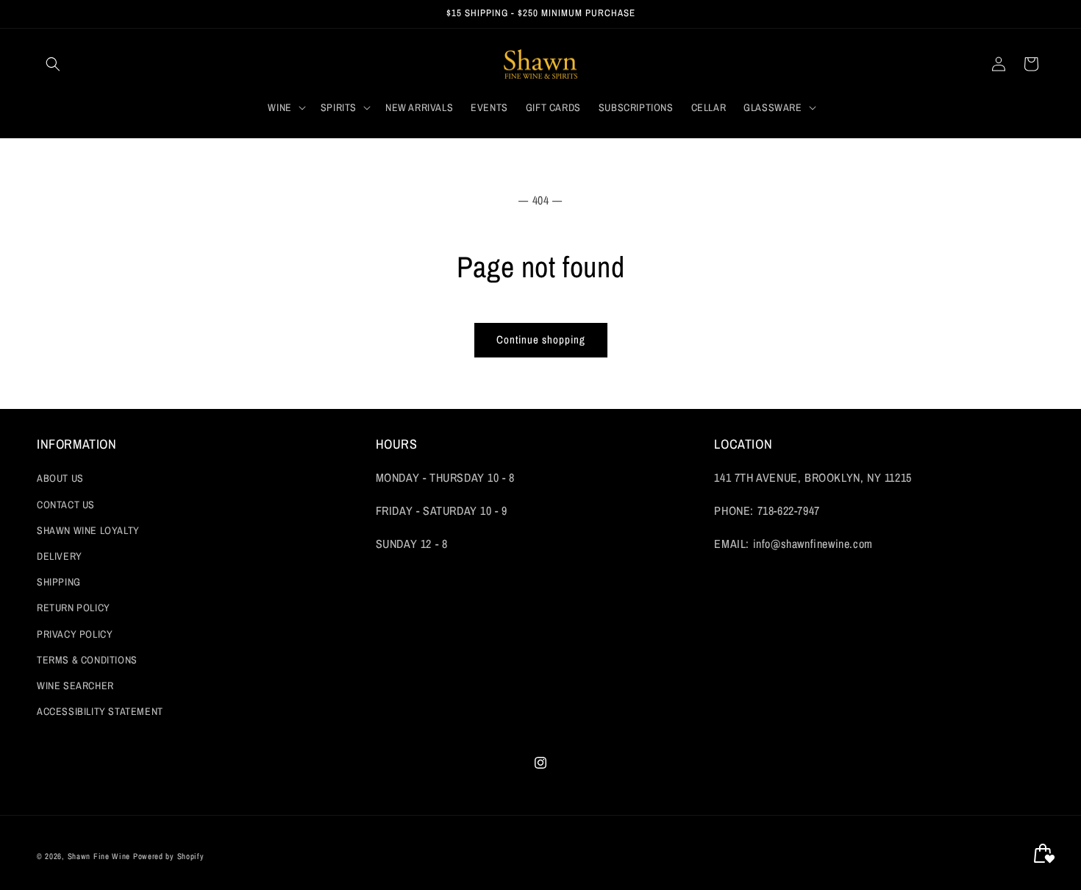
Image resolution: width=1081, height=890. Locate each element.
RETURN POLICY (73, 608)
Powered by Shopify (168, 856)
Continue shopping (540, 339)
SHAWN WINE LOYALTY (88, 530)
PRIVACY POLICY (75, 634)
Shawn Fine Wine (99, 856)
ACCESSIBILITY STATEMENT (100, 711)
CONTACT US (66, 504)
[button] (53, 64)
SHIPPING (59, 581)
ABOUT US (60, 478)
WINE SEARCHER (75, 685)
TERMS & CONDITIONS (87, 659)
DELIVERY (59, 556)
